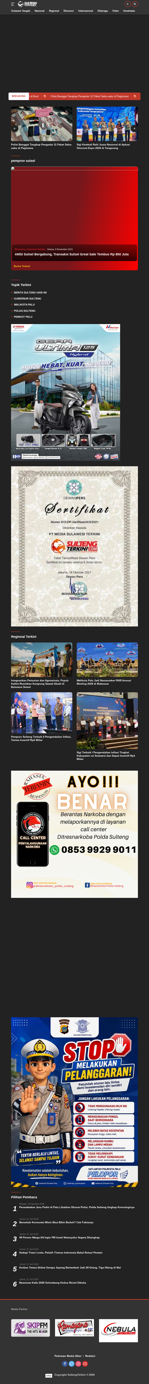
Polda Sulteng (24, 310)
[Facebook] (65, 1364)
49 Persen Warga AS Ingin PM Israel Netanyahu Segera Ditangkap (59, 1237)
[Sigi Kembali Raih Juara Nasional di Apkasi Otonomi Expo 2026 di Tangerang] (107, 124)
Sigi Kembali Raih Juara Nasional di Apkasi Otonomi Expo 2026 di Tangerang (103, 146)
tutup (48, 1375)
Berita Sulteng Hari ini (30, 292)
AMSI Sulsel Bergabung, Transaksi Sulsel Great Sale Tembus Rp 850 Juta (72, 254)
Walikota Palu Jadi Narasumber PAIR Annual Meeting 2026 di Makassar (104, 682)
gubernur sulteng (27, 298)
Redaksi (90, 1355)
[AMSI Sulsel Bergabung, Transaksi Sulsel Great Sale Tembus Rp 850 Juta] (74, 214)
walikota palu (24, 304)
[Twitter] (71, 1364)
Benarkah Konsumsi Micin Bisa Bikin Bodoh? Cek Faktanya (56, 1222)
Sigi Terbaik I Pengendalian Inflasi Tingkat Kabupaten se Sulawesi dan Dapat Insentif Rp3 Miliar (106, 755)
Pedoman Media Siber (68, 1355)
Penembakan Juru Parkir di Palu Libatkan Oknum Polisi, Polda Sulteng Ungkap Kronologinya (76, 1207)
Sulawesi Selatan (36, 249)
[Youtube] (85, 1364)
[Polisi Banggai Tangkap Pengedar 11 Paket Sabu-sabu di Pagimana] (41, 124)
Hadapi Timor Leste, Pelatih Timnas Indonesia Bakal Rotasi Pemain (60, 1252)
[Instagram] (78, 1364)
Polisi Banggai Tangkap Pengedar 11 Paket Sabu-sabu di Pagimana (41, 146)
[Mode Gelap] (127, 4)
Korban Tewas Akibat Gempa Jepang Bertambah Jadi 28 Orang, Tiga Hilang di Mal (70, 1267)
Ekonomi (20, 249)
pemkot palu (23, 316)
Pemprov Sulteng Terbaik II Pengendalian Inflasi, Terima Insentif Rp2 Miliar (41, 738)
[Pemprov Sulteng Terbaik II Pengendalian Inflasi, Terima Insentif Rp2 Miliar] (41, 712)
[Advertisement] (74, 40)
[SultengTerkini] (27, 4)
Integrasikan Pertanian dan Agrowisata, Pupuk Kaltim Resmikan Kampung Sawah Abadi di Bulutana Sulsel (40, 683)
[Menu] (13, 4)
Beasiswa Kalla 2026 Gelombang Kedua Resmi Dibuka (52, 1282)
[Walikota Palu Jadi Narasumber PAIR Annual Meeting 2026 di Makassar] (107, 660)
